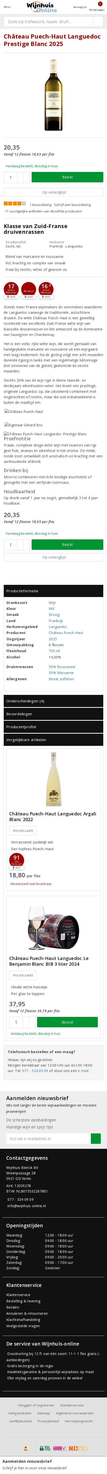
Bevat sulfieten (61, 679)
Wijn (52, 602)
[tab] (53, 591)
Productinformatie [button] (22, 590)
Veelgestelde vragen (23, 1325)
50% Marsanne (61, 672)
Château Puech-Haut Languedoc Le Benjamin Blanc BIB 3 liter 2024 (49, 961)
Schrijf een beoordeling (72, 204)
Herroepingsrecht (79, 1421)
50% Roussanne (62, 666)
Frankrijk (56, 620)
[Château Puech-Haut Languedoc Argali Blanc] (53, 779)
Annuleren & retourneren (27, 1313)
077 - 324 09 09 (35, 1070)
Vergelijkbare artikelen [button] (26, 739)
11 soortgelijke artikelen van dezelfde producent (43, 211)
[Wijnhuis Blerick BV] (41, 6)
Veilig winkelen (20, 1413)
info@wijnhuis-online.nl (26, 1205)
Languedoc (58, 626)
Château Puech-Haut (66, 632)
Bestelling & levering (23, 1301)
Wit (51, 608)
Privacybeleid (48, 1421)
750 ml (54, 650)
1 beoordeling (40, 204)
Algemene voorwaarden (75, 1413)
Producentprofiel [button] (21, 726)
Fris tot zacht (23, 830)
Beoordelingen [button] (19, 713)
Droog (54, 614)
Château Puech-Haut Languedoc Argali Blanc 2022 (52, 816)
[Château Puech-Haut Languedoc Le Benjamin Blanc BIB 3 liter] (53, 925)
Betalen (12, 1307)
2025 (53, 639)
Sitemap (43, 1413)
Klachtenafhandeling (23, 1319)
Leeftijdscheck (20, 1421)
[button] (11, 289)
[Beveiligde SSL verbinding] (59, 1448)
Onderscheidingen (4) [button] (25, 700)
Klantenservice (18, 1294)
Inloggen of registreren (36, 1405)
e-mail (83, 1070)
